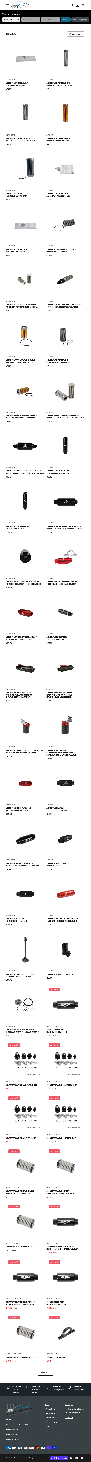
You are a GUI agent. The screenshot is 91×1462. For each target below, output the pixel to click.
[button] (7, 5)
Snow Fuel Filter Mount (56, 1357)
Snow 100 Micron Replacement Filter (21, 1357)
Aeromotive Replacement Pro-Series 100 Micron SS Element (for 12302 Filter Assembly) (65, 417)
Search (66, 20)
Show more (45, 1373)
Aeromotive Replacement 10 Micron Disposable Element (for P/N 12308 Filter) (23, 361)
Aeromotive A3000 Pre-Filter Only (60, 974)
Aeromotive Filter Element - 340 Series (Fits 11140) (17, 250)
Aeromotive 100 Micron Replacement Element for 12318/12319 (61, 250)
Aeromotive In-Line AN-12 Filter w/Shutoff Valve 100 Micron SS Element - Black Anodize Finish (19, 694)
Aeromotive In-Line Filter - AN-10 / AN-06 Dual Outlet (57, 638)
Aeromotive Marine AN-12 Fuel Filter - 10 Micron (56, 809)
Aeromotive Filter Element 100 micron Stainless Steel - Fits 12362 (20, 139)
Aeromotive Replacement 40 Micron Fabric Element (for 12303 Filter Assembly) (23, 417)
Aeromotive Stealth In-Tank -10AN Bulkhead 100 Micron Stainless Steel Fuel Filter (64, 306)
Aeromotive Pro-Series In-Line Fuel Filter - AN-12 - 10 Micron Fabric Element (22, 864)
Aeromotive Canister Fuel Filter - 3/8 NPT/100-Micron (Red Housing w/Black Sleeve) (25, 751)
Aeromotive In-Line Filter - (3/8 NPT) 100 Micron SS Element (18, 809)
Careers (48, 1426)
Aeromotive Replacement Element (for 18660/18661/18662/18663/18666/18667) (24, 1031)
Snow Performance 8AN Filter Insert (21, 1138)
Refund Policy (50, 1418)
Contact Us (69, 1417)
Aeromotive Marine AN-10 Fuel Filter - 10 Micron (16, 920)
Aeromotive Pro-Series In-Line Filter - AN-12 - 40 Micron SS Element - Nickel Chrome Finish (24, 583)
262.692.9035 (16, 1440)
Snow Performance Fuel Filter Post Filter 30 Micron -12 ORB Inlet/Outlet (21, 1303)
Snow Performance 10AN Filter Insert (61, 1085)
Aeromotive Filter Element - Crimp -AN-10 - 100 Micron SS (58, 361)
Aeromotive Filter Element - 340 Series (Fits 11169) (17, 84)
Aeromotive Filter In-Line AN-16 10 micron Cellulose (18, 527)
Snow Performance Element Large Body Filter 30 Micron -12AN (60, 1192)
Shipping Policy (51, 1413)
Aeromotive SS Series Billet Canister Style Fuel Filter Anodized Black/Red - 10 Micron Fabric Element (61, 752)
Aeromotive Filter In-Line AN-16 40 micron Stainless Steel (58, 472)
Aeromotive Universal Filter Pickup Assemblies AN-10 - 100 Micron (21, 975)
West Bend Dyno (15, 1458)
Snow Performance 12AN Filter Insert (21, 1085)
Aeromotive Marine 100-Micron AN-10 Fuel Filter (56, 864)
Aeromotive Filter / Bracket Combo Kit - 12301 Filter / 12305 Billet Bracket (22, 638)
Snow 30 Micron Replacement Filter (20, 1247)
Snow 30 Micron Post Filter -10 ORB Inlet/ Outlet (57, 1303)
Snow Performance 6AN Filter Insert (61, 1138)
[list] (45, 1390)
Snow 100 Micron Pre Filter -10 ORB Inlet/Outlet (57, 1031)
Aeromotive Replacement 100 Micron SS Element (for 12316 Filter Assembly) (22, 306)
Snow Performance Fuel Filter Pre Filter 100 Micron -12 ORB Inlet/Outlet (62, 1248)
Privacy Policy (50, 1409)
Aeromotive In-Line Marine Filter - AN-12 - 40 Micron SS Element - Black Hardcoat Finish (64, 527)
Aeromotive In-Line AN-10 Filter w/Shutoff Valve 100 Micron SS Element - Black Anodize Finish (59, 694)
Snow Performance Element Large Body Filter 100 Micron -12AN (20, 1192)
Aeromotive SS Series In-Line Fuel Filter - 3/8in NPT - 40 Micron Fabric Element (62, 920)
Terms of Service (52, 1422)
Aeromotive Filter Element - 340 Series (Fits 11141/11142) (58, 195)
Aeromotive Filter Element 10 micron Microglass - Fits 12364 (59, 84)
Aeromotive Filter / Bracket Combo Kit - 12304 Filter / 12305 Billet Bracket (62, 583)
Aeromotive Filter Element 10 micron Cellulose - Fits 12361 (58, 139)
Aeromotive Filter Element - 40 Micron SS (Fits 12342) (17, 195)
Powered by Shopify (27, 1458)
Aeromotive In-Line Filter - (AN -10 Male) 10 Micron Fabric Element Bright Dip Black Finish (25, 472)
